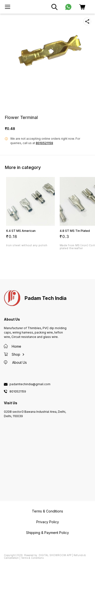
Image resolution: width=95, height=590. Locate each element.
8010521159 (44, 143)
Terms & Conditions (32, 557)
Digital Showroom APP (55, 555)
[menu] (7, 7)
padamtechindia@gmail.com (30, 384)
